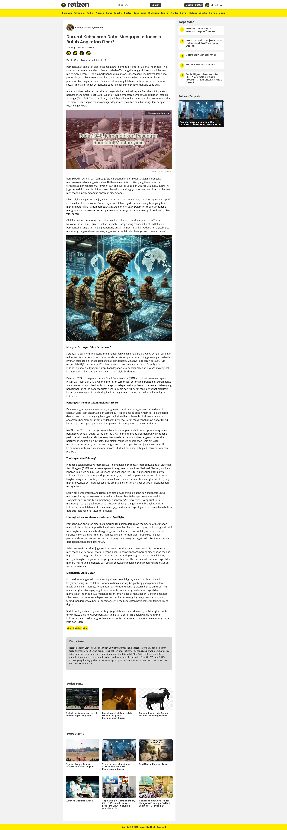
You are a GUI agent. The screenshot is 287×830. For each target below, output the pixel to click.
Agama (100, 12)
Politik (174, 12)
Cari (156, 4)
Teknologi (79, 12)
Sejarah (165, 12)
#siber (78, 628)
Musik (222, 12)
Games (213, 12)
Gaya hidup (139, 12)
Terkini (90, 12)
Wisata (203, 12)
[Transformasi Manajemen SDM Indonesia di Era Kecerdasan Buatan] (201, 113)
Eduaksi (118, 12)
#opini (70, 628)
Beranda (67, 12)
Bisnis (109, 12)
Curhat (184, 12)
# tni (85, 628)
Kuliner (193, 12)
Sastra (128, 12)
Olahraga (153, 12)
